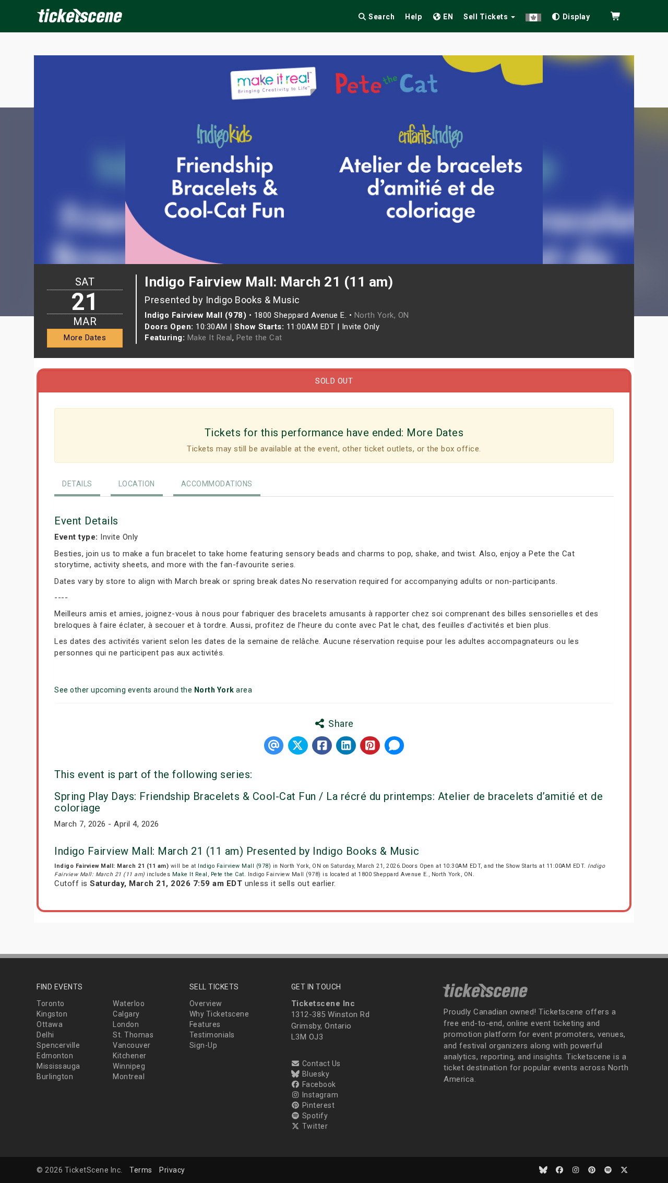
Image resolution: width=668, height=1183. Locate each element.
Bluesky (314, 1074)
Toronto (51, 1003)
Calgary (126, 1014)
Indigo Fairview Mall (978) (234, 866)
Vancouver (132, 1045)
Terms (140, 1170)
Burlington (55, 1076)
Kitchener (130, 1055)
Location (136, 484)
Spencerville (58, 1045)
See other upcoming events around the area (153, 690)
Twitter (314, 1126)
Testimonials (212, 1035)
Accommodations (217, 484)
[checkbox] (570, 15)
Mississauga (58, 1066)
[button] (533, 15)
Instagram (319, 1095)
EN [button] (448, 17)
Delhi (45, 1035)
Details (77, 484)
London (126, 1024)
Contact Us (320, 1063)
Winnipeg (129, 1066)
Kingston (52, 1014)
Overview (205, 1003)
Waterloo (129, 1003)
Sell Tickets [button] (486, 17)
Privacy (172, 1170)
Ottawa (50, 1024)
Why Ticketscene (219, 1014)
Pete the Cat (259, 337)
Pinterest (317, 1105)
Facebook (318, 1084)
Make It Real (209, 337)
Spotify (314, 1116)
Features (205, 1024)
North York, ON (381, 315)
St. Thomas (133, 1035)
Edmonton (55, 1055)
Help (413, 17)
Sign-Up (203, 1045)
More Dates (85, 337)
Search (381, 17)
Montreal (129, 1076)
